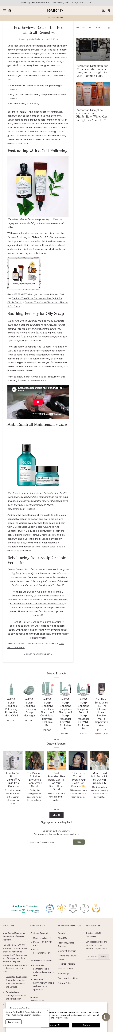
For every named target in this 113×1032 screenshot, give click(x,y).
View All (56, 815)
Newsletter (93, 925)
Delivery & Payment (67, 951)
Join (79, 842)
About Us (8, 925)
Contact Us (37, 925)
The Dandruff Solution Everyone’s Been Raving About (34, 780)
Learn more (13, 1022)
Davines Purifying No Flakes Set (25, 237)
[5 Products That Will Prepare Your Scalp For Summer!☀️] (78, 760)
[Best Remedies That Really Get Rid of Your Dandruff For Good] (56, 760)
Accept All (55, 1025)
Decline (86, 1025)
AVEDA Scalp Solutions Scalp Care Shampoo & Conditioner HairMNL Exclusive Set (47, 712)
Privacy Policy (61, 1018)
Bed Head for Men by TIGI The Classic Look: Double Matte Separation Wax (101, 712)
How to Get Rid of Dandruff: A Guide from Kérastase (13, 780)
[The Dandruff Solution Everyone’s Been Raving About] (34, 760)
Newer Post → (45, 654)
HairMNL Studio (65, 968)
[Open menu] (5, 10)
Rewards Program (66, 964)
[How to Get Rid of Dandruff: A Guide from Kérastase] (13, 760)
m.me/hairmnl (45, 938)
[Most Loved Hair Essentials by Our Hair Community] (99, 760)
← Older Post (31, 654)
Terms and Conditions (68, 978)
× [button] (47, 1010)
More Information (69, 925)
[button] (55, 739)
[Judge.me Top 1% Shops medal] (96, 908)
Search (61, 933)
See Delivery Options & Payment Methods (71, 3)
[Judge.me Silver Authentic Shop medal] (73, 908)
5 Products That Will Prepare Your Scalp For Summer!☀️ (78, 780)
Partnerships (64, 973)
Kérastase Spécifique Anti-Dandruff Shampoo (38, 346)
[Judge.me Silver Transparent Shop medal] (84, 908)
